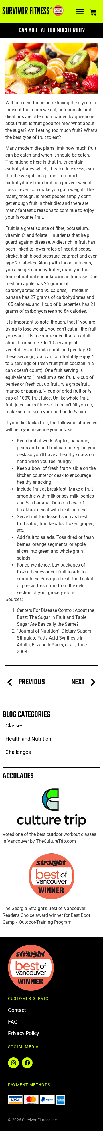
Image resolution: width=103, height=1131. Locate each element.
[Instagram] (13, 1062)
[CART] (93, 11)
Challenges (18, 752)
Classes (14, 726)
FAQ (12, 1022)
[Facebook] (27, 1062)
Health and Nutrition (28, 739)
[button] (79, 11)
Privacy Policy (23, 1033)
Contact (17, 1010)
